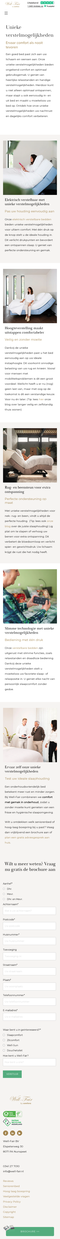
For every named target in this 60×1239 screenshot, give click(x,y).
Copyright (9, 1211)
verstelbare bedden (25, 647)
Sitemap (8, 1216)
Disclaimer (10, 1206)
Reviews (8, 1180)
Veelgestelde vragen (16, 1196)
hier (42, 399)
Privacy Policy (12, 1201)
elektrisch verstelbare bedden (31, 219)
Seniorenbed (11, 1186)
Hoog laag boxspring (16, 1191)
